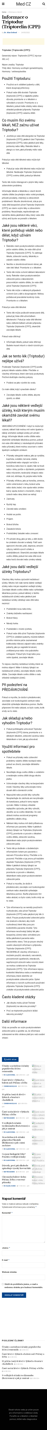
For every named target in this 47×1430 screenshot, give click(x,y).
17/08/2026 (22, 1186)
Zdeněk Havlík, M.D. (10, 1086)
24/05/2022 (25, 32)
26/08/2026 (21, 1075)
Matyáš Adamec (9, 1118)
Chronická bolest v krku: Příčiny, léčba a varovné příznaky (14, 1180)
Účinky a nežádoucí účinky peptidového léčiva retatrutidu (15, 1069)
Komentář (7, 1213)
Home (4, 12)
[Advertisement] (23, 41)
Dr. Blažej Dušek (10, 1186)
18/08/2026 (21, 1160)
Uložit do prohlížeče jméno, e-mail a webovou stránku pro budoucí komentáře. (24, 1286)
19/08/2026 (21, 1149)
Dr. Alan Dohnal (10, 32)
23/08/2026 (21, 1132)
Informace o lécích (15, 12)
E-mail (6, 1260)
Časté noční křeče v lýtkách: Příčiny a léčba (22, 1368)
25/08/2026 (23, 1086)
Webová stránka (9, 1272)
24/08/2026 (21, 1118)
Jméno (6, 1248)
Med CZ (23, 4)
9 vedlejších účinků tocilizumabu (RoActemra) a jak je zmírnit (16, 1126)
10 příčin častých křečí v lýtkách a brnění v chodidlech (13, 1097)
